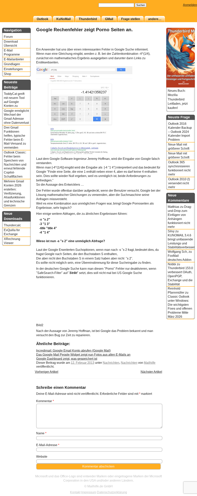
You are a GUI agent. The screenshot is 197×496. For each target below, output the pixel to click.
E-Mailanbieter (14, 59)
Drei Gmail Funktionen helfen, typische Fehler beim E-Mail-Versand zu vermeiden (15, 137)
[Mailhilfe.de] (23, 10)
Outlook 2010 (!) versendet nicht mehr (179, 183)
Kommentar (45, 401)
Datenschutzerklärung (112, 492)
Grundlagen (12, 64)
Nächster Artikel (151, 371)
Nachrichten (111, 362)
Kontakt (75, 492)
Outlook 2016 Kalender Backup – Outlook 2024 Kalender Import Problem (180, 131)
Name (41, 433)
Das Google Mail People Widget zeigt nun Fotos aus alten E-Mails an (83, 354)
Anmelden (190, 5)
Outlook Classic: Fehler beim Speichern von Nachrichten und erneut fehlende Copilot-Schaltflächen (15, 164)
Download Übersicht (11, 43)
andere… (154, 19)
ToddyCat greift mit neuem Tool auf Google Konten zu (14, 99)
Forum (8, 36)
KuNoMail (63, 19)
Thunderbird (88, 19)
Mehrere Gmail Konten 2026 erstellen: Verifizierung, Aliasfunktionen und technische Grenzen (14, 193)
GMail (109, 19)
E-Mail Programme (12, 52)
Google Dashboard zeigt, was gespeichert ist (66, 358)
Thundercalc (12, 225)
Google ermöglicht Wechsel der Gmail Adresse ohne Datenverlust (16, 116)
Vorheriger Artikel (46, 371)
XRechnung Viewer (12, 241)
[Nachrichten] (151, 45)
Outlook (42, 19)
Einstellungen (13, 69)
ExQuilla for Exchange (12, 232)
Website (41, 456)
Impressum (88, 492)
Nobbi (172, 264)
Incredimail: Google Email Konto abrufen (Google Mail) (73, 350)
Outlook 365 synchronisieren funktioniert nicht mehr (179, 168)
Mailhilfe (149, 362)
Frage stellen (130, 19)
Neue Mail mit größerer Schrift (178, 146)
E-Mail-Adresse (47, 445)
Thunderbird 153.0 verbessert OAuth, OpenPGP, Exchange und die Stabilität (180, 276)
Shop (7, 74)
